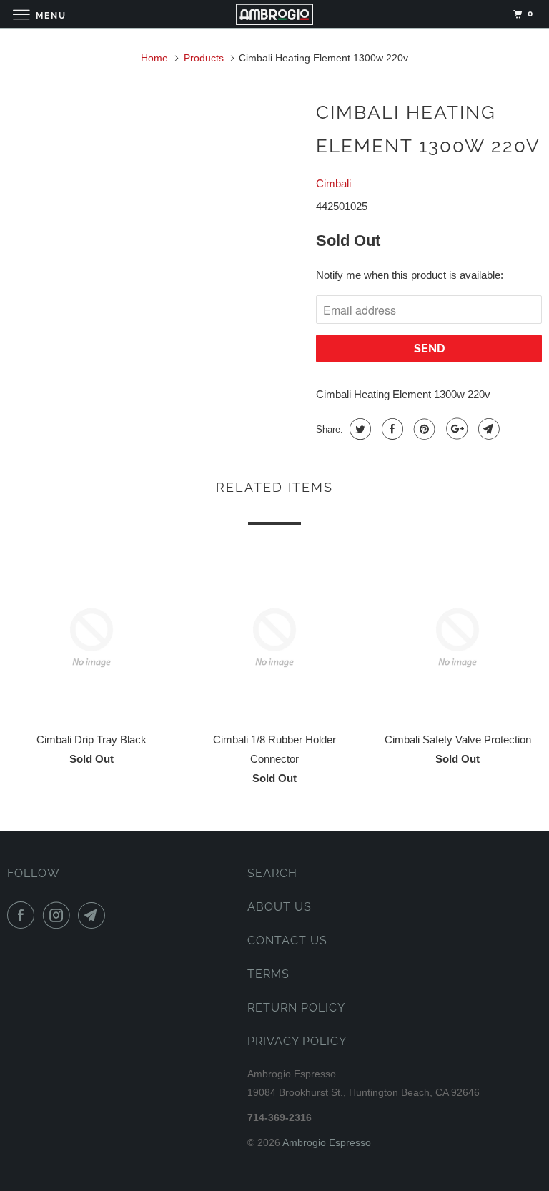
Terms (268, 974)
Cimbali (333, 183)
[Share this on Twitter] (358, 429)
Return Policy (296, 1007)
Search (272, 873)
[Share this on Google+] (455, 429)
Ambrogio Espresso (326, 1142)
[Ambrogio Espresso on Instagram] (59, 915)
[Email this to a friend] (487, 429)
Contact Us (287, 940)
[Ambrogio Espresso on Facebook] (23, 915)
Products (204, 58)
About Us (279, 907)
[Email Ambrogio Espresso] (94, 915)
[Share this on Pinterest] (422, 429)
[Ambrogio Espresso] (274, 14)
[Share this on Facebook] (390, 429)
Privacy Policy (297, 1041)
